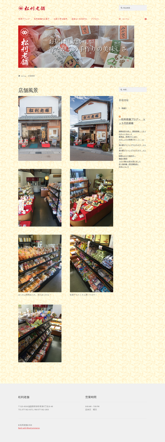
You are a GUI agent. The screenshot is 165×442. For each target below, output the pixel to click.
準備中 (124, 108)
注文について (124, 167)
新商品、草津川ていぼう (128, 137)
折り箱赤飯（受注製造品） (129, 164)
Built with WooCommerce (29, 428)
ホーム (23, 76)
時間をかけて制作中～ (127, 156)
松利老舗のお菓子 (42, 19)
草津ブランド (24, 19)
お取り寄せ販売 (60, 19)
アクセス (95, 19)
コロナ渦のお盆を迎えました (130, 161)
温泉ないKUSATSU (79, 19)
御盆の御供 (123, 159)
